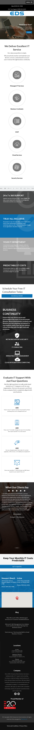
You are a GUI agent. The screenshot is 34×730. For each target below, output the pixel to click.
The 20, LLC (24, 719)
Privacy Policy (23, 726)
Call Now (29, 32)
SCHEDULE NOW (17, 296)
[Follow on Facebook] (15, 694)
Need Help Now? (25, 25)
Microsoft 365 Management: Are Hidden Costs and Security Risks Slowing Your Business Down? (17, 625)
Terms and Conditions (13, 726)
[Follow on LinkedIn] (18, 694)
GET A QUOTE (17, 566)
